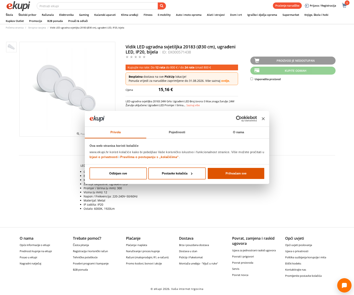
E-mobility (164, 15)
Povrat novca (240, 275)
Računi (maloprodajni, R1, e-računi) (147, 257)
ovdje (225, 81)
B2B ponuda (55, 21)
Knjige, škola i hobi (316, 15)
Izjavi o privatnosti (104, 157)
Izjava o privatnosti (296, 251)
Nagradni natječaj (30, 263)
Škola (9, 15)
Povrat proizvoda (242, 262)
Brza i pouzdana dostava (194, 245)
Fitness (148, 15)
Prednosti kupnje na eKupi (36, 251)
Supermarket (291, 15)
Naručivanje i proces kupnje (143, 251)
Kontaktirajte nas (295, 269)
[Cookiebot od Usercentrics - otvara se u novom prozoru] (239, 119)
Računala (48, 15)
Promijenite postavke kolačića (303, 276)
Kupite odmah (295, 71)
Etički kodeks (293, 263)
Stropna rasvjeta (37, 27)
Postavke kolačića (174, 173)
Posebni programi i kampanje (91, 263)
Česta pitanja (81, 245)
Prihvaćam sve (236, 173)
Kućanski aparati (105, 15)
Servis (235, 269)
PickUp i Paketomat (191, 257)
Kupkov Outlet (15, 21)
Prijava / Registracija (323, 5)
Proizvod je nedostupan (296, 61)
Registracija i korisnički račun (90, 251)
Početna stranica (15, 27)
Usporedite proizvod (267, 79)
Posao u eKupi (28, 257)
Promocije (35, 21)
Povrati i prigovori (243, 256)
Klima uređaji (129, 15)
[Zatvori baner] (263, 118)
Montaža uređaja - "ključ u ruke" (198, 263)
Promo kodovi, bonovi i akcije (144, 263)
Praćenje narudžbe (287, 5)
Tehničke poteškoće (85, 257)
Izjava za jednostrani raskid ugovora (254, 250)
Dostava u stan (188, 251)
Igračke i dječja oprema (262, 15)
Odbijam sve (118, 173)
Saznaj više (193, 105)
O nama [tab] (238, 132)
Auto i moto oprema (189, 15)
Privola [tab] (115, 132)
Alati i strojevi (216, 15)
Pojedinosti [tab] (177, 132)
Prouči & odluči (78, 21)
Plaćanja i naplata (136, 245)
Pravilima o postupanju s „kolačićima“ (149, 157)
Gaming (84, 15)
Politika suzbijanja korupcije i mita (305, 257)
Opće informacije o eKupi (35, 245)
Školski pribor (27, 15)
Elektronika (66, 15)
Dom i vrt (236, 15)
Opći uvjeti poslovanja (298, 245)
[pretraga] (162, 5)
